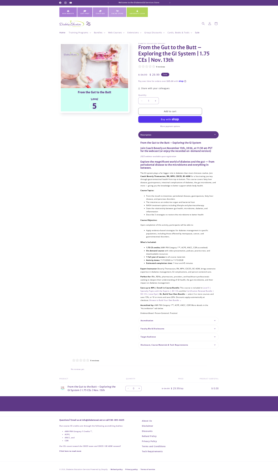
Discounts (147, 431)
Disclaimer (147, 425)
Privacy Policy (149, 441)
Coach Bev (100, 13)
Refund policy (117, 469)
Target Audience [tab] (148, 337)
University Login (137, 13)
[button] (79, 33)
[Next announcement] (170, 3)
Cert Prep (84, 13)
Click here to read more (70, 451)
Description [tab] (145, 135)
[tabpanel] (178, 228)
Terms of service (148, 469)
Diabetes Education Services (78, 469)
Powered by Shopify (99, 469)
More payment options (170, 126)
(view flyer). (154, 294)
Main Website (68, 13)
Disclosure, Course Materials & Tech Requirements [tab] (164, 345)
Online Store (117, 13)
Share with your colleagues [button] (155, 88)
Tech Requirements (152, 451)
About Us (147, 420)
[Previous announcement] (108, 3)
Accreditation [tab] (147, 320)
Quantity (142, 95)
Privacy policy (131, 469)
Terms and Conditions (154, 446)
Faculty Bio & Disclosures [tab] (152, 328)
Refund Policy (149, 436)
